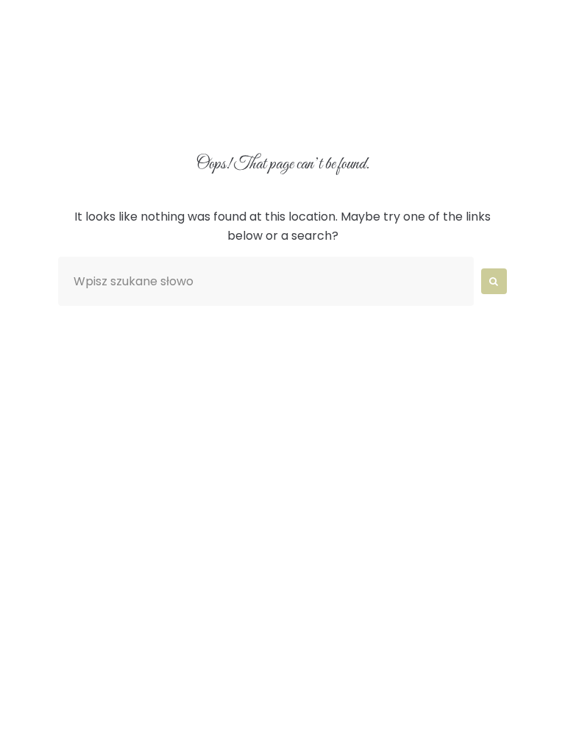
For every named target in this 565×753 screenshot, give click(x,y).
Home (76, 76)
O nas (154, 76)
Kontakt (328, 110)
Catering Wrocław (126, 110)
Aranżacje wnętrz (270, 76)
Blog (244, 110)
